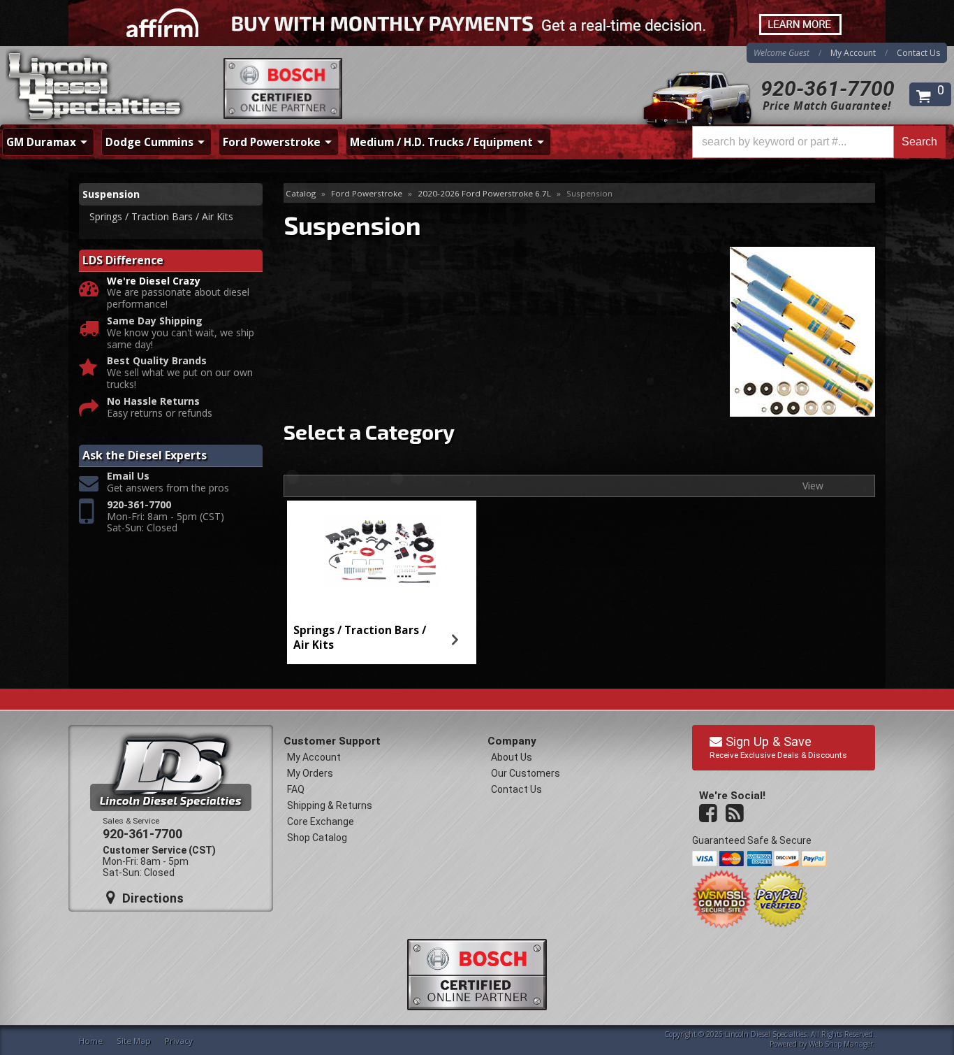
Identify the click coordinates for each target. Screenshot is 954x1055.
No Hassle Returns (153, 402)
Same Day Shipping (155, 321)
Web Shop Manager (841, 1044)
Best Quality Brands (157, 361)
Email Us (128, 476)
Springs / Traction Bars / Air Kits (359, 637)
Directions (151, 898)
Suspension (111, 194)
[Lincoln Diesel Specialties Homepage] (96, 87)
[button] (819, 142)
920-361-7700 (828, 88)
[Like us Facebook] (709, 813)
